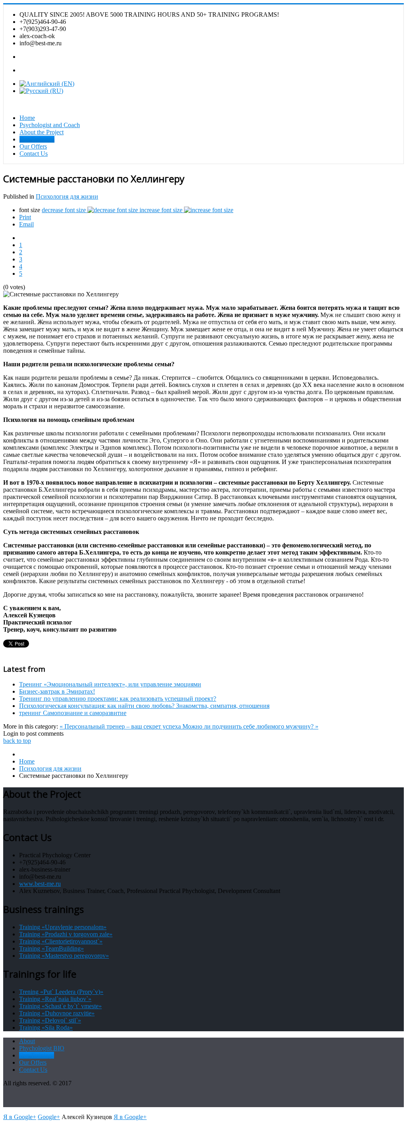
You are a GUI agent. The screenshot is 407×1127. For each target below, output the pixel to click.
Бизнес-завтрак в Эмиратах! (57, 691)
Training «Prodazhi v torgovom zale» (65, 934)
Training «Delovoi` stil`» (50, 1020)
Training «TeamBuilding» (51, 948)
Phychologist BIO (41, 1048)
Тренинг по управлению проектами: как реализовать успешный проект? (117, 698)
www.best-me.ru (40, 883)
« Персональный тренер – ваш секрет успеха (121, 726)
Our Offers (33, 146)
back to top (17, 740)
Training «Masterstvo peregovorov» (64, 955)
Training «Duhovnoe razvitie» (57, 1013)
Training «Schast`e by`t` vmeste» (60, 1006)
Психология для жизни (67, 196)
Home (27, 117)
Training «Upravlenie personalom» (63, 927)
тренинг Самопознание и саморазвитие (72, 712)
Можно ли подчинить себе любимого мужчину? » (250, 726)
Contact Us (33, 153)
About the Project (41, 132)
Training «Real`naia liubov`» (55, 999)
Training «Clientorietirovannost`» (61, 941)
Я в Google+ (19, 1116)
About (27, 1041)
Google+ (49, 1116)
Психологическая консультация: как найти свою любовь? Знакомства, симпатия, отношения (144, 705)
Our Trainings (36, 139)
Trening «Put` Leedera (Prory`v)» (61, 991)
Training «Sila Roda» (46, 1027)
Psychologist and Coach (49, 125)
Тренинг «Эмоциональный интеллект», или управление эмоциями (110, 684)
